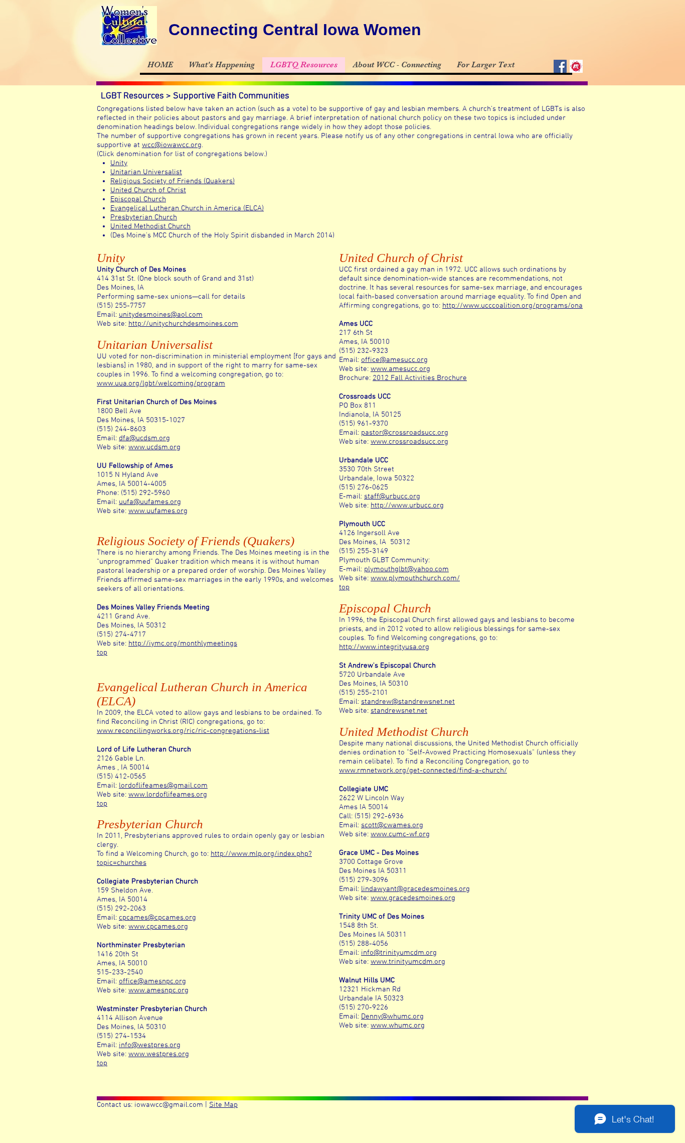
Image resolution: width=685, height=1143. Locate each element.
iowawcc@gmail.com (168, 1104)
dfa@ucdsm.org (144, 438)
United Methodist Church (150, 226)
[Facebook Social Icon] (560, 66)
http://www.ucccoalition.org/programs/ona (512, 305)
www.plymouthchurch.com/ (415, 578)
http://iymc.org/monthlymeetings (182, 643)
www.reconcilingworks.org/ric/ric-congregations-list (183, 730)
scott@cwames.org (392, 825)
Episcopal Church (138, 199)
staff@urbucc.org (392, 496)
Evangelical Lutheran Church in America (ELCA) (187, 208)
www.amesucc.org (400, 368)
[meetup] (576, 66)
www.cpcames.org (158, 926)
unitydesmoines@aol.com (161, 314)
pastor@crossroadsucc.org (404, 432)
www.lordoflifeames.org (167, 794)
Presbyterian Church (143, 217)
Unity (118, 163)
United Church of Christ (148, 190)
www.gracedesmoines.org (413, 898)
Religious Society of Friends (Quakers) (172, 181)
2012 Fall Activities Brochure (420, 378)
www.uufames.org (158, 511)
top (102, 652)
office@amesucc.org (394, 359)
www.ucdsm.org (154, 447)
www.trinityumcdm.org (408, 961)
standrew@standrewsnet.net (408, 701)
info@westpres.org (150, 1045)
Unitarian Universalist (146, 172)
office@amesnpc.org (152, 981)
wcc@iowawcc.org (172, 145)
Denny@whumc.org (392, 1016)
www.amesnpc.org (158, 990)
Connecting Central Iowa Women (294, 30)
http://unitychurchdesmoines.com (183, 323)
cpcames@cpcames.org (157, 917)
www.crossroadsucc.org (409, 441)
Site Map (223, 1104)
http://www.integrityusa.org (384, 647)
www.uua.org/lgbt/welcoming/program (161, 383)
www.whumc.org (398, 1025)
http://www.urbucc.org (407, 505)
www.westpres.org (158, 1054)
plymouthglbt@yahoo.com (406, 569)
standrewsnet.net (399, 710)
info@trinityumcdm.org (399, 952)
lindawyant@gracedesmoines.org (415, 889)
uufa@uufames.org (150, 501)
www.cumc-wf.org (400, 834)
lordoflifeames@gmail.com (163, 785)
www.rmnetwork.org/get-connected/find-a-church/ (423, 770)
